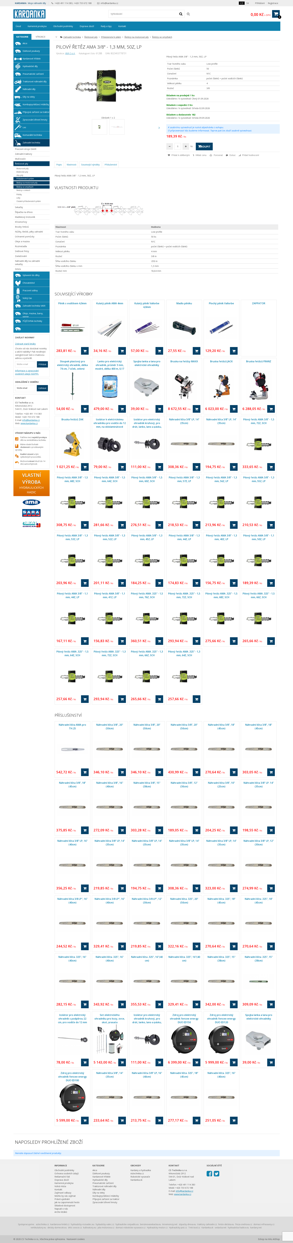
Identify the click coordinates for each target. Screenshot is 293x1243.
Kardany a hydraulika (140, 1170)
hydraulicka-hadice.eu (238, 1227)
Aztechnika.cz (137, 1173)
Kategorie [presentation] (22, 36)
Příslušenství (111, 164)
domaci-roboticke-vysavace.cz (130, 1227)
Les (24, 127)
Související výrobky (90, 164)
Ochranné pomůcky (24, 236)
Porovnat (218, 155)
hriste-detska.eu (226, 1224)
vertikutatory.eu (38, 1227)
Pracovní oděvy (30, 290)
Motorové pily (22, 168)
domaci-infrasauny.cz (263, 1224)
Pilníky (19, 194)
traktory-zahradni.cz (207, 1224)
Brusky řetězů (22, 226)
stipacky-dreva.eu (187, 1224)
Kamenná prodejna (37, 26)
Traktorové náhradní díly (35, 81)
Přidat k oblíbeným (180, 155)
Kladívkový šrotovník (25, 217)
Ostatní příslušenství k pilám (28, 201)
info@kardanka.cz (109, 3)
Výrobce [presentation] (40, 36)
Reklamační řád (62, 1176)
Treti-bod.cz (194, 1227)
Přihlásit (42, 364)
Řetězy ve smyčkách (162, 37)
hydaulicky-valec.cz (105, 1224)
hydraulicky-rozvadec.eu (82, 1224)
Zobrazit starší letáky (25, 343)
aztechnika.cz (42, 1224)
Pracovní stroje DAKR (25, 149)
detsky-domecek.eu (57, 1227)
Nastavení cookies (76, 1239)
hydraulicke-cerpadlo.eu (127, 1224)
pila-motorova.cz (106, 1227)
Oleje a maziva (22, 241)
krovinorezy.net (169, 1224)
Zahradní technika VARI (34, 305)
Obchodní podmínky (63, 26)
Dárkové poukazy (31, 50)
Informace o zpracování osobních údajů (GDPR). (27, 372)
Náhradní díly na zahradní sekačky (27, 263)
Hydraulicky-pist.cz (178, 1227)
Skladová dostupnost (64, 1205)
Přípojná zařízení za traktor (36, 112)
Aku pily (19, 175)
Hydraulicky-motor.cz (157, 1227)
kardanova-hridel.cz (59, 1224)
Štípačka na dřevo (24, 212)
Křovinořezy (21, 221)
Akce (25, 43)
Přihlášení (260, 3)
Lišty (18, 198)
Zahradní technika (72, 37)
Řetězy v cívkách (23, 190)
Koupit (205, 146)
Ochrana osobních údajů (66, 1173)
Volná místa (60, 1186)
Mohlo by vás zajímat (65, 1195)
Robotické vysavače (140, 1176)
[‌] (159, 127)
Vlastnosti (71, 164)
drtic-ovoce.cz (75, 1227)
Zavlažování (21, 256)
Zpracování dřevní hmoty (35, 119)
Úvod (18, 26)
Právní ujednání (62, 1199)
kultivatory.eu (89, 1227)
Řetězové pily (91, 37)
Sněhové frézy (22, 251)
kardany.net (256, 1227)
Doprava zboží (87, 26)
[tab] (22, 37)
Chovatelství (29, 282)
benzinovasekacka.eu (150, 1224)
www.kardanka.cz (29, 423)
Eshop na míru (265, 1239)
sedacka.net (220, 1227)
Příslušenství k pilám (111, 37)
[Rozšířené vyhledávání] (188, 13)
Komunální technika (32, 134)
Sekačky (19, 207)
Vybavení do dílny (31, 275)
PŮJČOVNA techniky (32, 321)
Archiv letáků (60, 1211)
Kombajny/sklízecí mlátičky (36, 104)
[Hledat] (180, 13)
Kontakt (122, 26)
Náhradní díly (29, 89)
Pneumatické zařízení (33, 73)
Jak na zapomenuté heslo (67, 1202)
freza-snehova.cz (243, 1224)
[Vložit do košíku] (85, 351)
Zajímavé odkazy (62, 1192)
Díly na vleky (29, 96)
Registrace (273, 3)
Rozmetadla (21, 246)
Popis (59, 164)
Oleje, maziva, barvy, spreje (33, 314)
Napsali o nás (61, 1208)
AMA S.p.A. (70, 53)
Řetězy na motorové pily (137, 37)
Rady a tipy (106, 26)
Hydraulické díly (30, 66)
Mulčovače (20, 158)
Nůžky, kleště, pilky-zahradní (29, 231)
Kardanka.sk (136, 1179)
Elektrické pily (22, 172)
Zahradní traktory (23, 153)
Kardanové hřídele (32, 58)
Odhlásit (42, 388)
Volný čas (27, 298)
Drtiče (18, 269)
